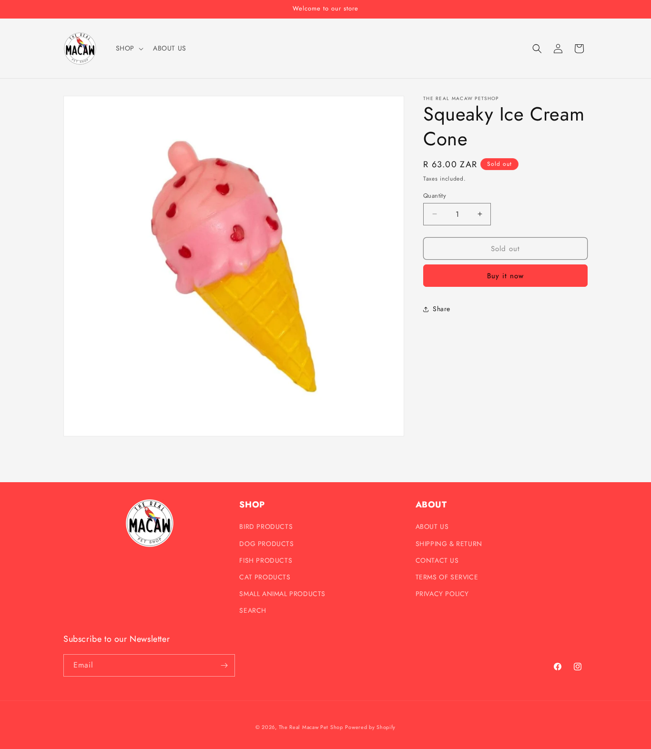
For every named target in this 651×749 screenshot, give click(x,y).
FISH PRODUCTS (265, 560)
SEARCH (252, 610)
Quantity (434, 195)
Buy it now (505, 276)
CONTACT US (437, 560)
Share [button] (441, 309)
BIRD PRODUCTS (266, 526)
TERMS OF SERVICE (447, 577)
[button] (128, 48)
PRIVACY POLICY (442, 593)
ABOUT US (432, 526)
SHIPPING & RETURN (449, 543)
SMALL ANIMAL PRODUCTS (282, 593)
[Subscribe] (224, 665)
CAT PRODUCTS (264, 577)
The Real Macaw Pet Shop (311, 727)
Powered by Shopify (370, 727)
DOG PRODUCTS (266, 543)
